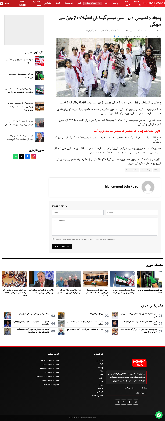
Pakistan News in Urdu (50, 360)
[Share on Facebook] (114, 36)
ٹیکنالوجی (47, 3)
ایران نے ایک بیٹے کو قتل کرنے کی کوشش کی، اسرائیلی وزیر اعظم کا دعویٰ (19, 123)
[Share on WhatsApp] (122, 36)
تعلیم (101, 381)
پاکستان (115, 3)
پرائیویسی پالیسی (129, 388)
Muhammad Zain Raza (153, 37)
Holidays (156, 170)
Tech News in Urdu (51, 373)
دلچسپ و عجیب (97, 395)
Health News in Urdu (50, 381)
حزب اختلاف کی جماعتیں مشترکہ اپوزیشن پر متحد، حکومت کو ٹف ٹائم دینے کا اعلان (20, 107)
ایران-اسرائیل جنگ (92, 3)
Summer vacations (132, 170)
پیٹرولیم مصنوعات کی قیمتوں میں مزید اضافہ (20, 76)
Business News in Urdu (49, 368)
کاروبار (58, 3)
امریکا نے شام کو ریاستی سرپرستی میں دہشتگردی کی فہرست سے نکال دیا (19, 90)
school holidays (146, 170)
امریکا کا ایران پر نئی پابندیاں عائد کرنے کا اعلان (19, 61)
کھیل (79, 3)
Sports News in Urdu (50, 364)
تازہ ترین (100, 364)
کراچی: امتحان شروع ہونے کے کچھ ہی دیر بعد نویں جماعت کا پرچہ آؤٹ (127, 131)
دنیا (106, 3)
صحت (101, 385)
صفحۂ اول (99, 360)
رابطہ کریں (143, 388)
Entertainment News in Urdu (47, 377)
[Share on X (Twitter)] (118, 36)
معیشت (100, 374)
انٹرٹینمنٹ (68, 3)
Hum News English (51, 385)
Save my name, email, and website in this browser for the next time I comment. (85, 239)
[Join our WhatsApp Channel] (159, 415)
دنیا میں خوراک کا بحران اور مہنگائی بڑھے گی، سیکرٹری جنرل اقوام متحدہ (20, 137)
